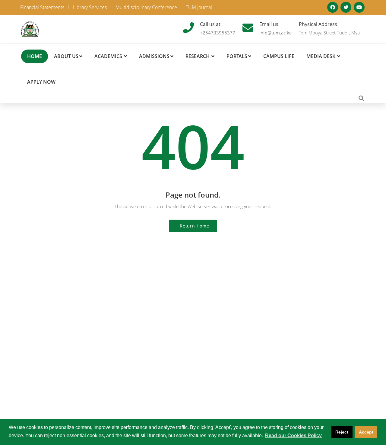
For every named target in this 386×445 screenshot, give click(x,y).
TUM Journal (199, 7)
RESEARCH (197, 56)
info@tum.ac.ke (275, 33)
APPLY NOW (41, 82)
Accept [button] (366, 432)
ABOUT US (66, 56)
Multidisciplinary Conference (146, 7)
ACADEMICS (108, 56)
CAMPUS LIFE (278, 56)
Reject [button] (341, 432)
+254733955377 (217, 33)
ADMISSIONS (154, 56)
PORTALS (236, 56)
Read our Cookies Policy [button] (293, 435)
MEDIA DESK (320, 56)
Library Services (90, 7)
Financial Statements (42, 7)
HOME (34, 56)
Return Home (194, 226)
